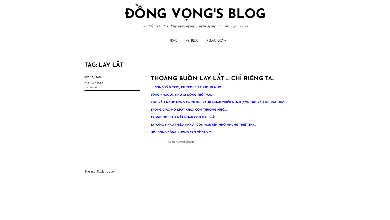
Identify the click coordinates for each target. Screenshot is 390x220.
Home (173, 40)
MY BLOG (192, 40)
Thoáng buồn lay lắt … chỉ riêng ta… (213, 79)
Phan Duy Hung (93, 82)
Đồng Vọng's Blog (195, 14)
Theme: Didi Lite (99, 171)
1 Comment (90, 87)
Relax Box (215, 40)
